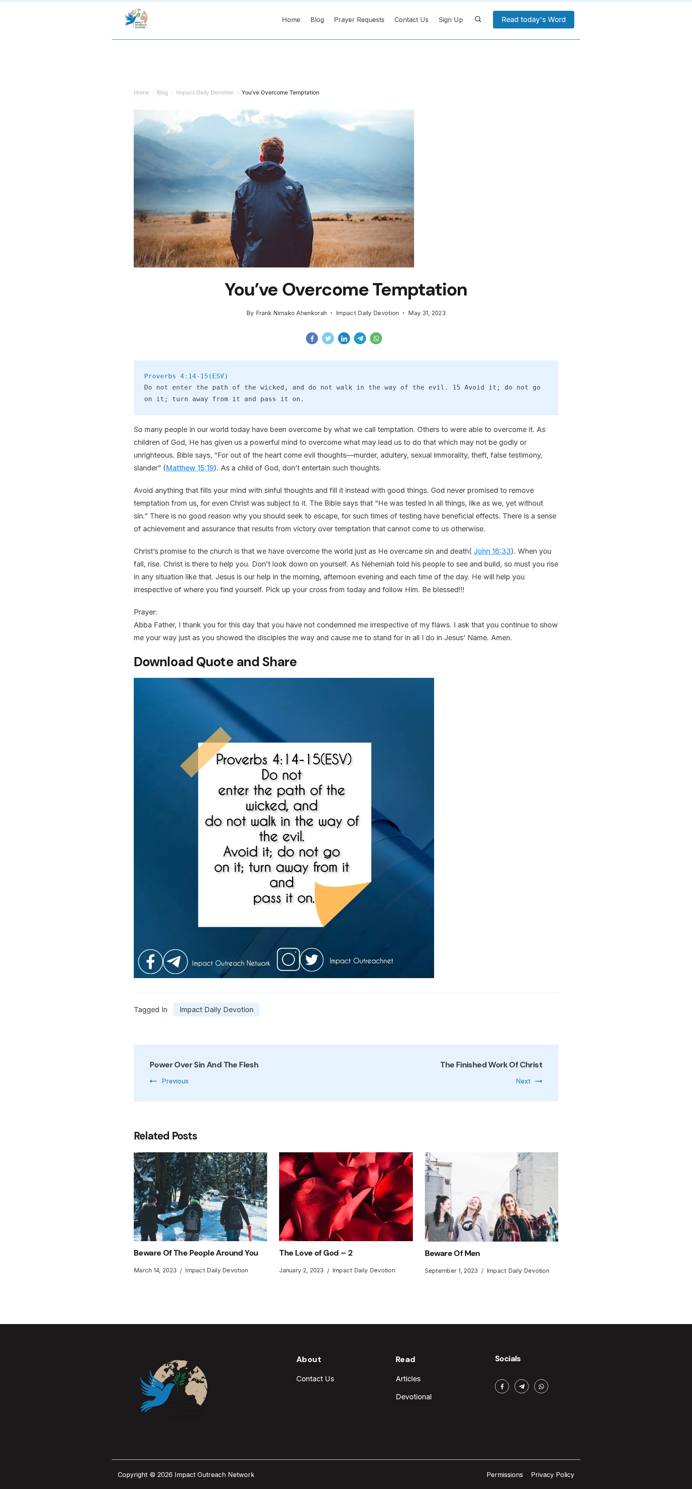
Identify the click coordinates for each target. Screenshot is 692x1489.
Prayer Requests (359, 20)
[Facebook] (314, 340)
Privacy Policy (552, 1475)
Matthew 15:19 (190, 468)
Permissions (505, 1475)
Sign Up (451, 20)
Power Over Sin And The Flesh (204, 1064)
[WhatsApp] (378, 340)
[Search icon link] (478, 19)
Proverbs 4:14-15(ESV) (186, 376)
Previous (175, 1081)
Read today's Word (533, 19)
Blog (317, 20)
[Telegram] (362, 340)
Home (291, 20)
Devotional (414, 1397)
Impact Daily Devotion (367, 313)
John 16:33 (492, 551)
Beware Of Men (452, 1253)
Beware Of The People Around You (196, 1253)
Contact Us (411, 20)
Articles (408, 1378)
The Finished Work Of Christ (491, 1064)
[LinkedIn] (346, 340)
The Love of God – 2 (315, 1253)
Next (523, 1081)
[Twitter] (330, 340)
